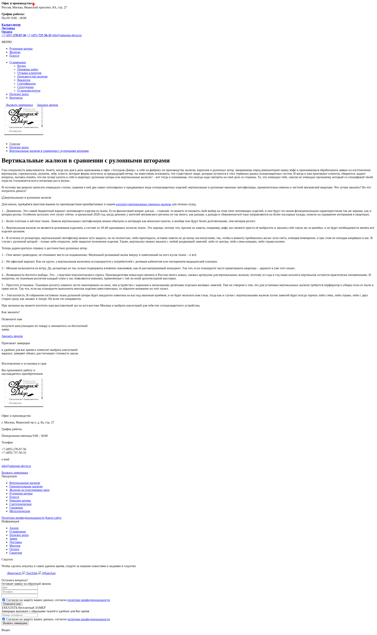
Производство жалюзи (32, 76)
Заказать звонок (47, 105)
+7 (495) (14, 35)
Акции (14, 528)
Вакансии (23, 80)
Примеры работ (27, 69)
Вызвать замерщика (19, 105)
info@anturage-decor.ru (67, 35)
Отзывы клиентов (29, 73)
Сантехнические (20, 504)
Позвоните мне (12, 603)
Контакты (16, 97)
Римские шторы (20, 500)
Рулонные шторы (21, 48)
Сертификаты (26, 83)
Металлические (19, 511)
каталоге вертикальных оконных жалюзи (143, 204)
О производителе (28, 90)
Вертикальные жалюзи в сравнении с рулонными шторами (49, 150)
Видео (21, 66)
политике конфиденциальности (89, 600)
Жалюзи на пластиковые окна (29, 490)
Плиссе (14, 55)
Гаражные (16, 507)
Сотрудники (25, 87)
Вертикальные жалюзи (24, 482)
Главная (14, 143)
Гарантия (15, 552)
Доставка (15, 542)
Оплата (14, 549)
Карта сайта (53, 517)
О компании (17, 62)
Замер (13, 538)
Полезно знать (19, 94)
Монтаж (14, 545)
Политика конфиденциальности (23, 517)
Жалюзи (14, 52)
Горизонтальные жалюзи (26, 486)
